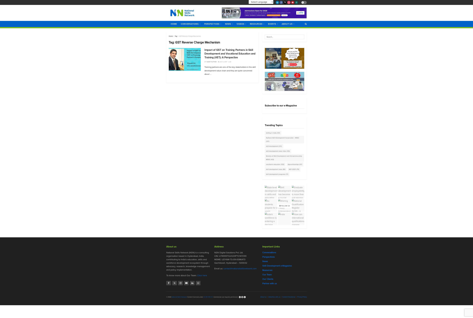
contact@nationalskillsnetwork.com (240, 268)
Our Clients (267, 279)
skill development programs (277, 174)
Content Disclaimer (288, 297)
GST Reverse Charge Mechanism (190, 36)
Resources (256, 24)
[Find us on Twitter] (285, 2)
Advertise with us (274, 297)
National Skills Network (179, 297)
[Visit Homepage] (182, 12)
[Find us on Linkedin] (192, 283)
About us (287, 24)
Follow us (285, 206)
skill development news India (278, 151)
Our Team (267, 274)
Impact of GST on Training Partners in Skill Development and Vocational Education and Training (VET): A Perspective (229, 54)
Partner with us (269, 283)
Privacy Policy (302, 297)
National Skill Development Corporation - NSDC (282, 139)
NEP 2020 (294, 169)
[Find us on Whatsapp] (296, 2)
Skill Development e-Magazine (277, 265)
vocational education (275, 164)
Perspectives (212, 24)
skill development (274, 146)
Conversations (190, 24)
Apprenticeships (295, 164)
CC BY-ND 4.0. (208, 297)
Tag (176, 36)
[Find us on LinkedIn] (277, 2)
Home (174, 24)
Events (272, 24)
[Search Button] (306, 24)
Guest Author (212, 62)
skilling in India (273, 133)
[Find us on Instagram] (288, 2)
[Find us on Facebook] (281, 2)
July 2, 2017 (223, 62)
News (228, 24)
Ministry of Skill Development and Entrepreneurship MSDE (284, 157)
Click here (202, 275)
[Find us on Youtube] (292, 2)
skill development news (275, 169)
